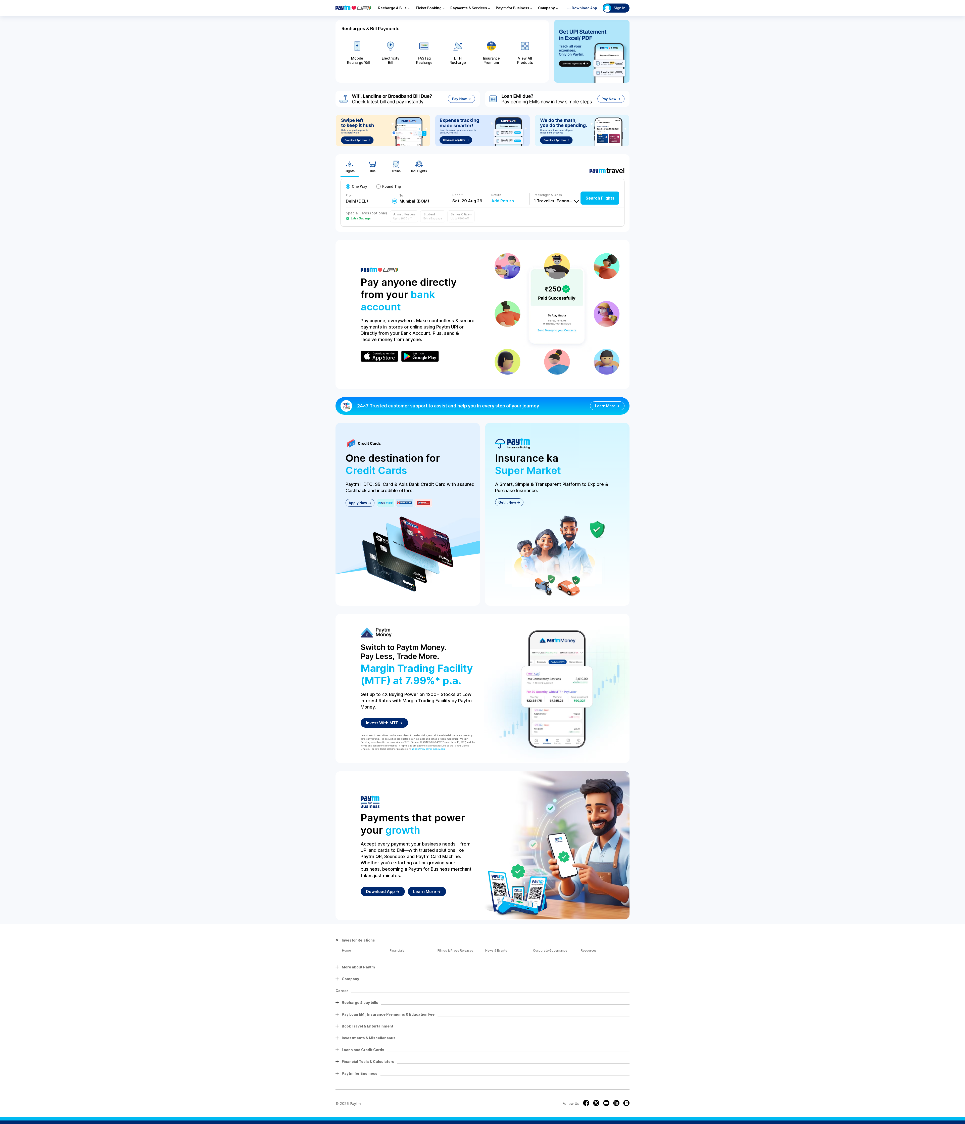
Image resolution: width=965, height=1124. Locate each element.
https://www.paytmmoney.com (428, 748)
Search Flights (600, 198)
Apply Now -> (360, 503)
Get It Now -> (509, 502)
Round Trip (391, 186)
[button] (404, 216)
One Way (359, 186)
